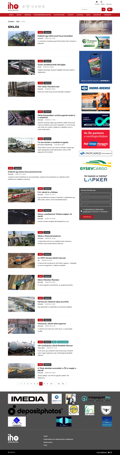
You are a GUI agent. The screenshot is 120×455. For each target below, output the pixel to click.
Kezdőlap (11, 21)
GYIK (45, 445)
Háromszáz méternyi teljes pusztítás (53, 302)
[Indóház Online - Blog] (36, 6)
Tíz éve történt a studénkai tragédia (53, 142)
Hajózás (80, 15)
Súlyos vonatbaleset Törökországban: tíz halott (55, 215)
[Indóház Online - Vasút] (23, 6)
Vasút (11, 15)
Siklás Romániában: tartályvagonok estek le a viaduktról (56, 116)
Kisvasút (47, 232)
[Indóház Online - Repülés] (28, 6)
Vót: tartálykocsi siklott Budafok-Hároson (55, 345)
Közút (19, 15)
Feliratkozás (87, 217)
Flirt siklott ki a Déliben (48, 192)
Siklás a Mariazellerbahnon (49, 236)
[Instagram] (101, 2)
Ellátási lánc (59, 15)
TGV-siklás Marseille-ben (48, 86)
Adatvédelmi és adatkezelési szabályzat (58, 439)
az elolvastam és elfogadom (95, 210)
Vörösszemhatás (62, 342)
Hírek (18, 21)
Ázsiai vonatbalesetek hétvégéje (51, 65)
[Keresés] (104, 9)
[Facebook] (96, 2)
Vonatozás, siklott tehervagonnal (52, 323)
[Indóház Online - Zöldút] (39, 6)
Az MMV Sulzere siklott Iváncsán (52, 258)
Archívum (97, 15)
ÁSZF (46, 436)
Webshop (107, 15)
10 (51, 384)
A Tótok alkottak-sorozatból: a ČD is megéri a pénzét (57, 369)
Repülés (28, 15)
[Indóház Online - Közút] (32, 6)
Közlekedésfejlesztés (42, 15)
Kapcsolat (97, 4)
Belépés (103, 4)
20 (63, 384)
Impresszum (48, 442)
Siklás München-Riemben (48, 280)
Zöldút (71, 15)
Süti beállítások (102, 452)
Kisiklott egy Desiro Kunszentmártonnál (25, 172)
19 (59, 384)
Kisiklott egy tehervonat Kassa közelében (55, 36)
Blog (88, 15)
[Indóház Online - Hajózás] (43, 6)
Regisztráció (109, 4)
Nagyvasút (47, 32)
